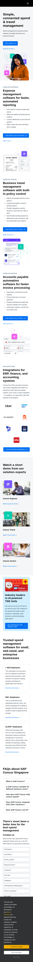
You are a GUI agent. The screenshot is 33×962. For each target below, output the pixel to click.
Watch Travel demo (9, 535)
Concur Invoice (9, 561)
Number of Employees (10, 884)
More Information (16, 952)
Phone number (8, 858)
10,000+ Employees (13, 727)
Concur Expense (10, 499)
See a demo (9, 43)
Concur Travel (9, 530)
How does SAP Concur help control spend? (18, 795)
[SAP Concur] (11, 3)
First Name (6, 848)
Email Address (8, 864)
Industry (6, 890)
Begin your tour (8, 234)
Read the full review (11, 688)
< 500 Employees (12, 668)
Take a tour (6, 141)
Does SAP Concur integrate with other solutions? (18, 803)
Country (6, 879)
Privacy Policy (16, 957)
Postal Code (7, 895)
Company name (8, 869)
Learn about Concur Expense (14, 135)
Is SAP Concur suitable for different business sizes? (17, 788)
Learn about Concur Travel (14, 229)
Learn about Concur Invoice (14, 318)
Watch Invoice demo (9, 566)
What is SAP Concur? (15, 781)
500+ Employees (12, 697)
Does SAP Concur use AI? (17, 810)
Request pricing (8, 48)
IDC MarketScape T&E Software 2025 (15, 626)
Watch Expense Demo (10, 504)
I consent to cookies (17, 946)
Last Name (6, 853)
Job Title (6, 874)
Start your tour (7, 323)
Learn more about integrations (15, 449)
